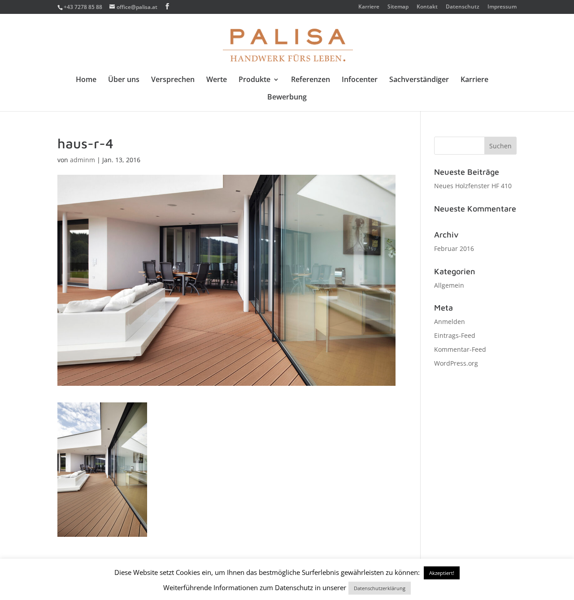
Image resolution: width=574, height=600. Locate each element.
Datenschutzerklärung (379, 588)
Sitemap (398, 7)
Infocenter (360, 80)
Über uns (123, 80)
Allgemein (449, 285)
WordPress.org (456, 363)
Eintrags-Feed (454, 335)
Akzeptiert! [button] (441, 573)
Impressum (502, 7)
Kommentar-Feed (460, 349)
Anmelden (449, 321)
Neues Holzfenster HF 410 (473, 185)
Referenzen (310, 80)
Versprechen (173, 80)
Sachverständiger (419, 80)
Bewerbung (287, 98)
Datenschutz (462, 7)
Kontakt (427, 7)
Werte (216, 80)
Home (86, 80)
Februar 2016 (454, 248)
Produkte (254, 80)
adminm (82, 159)
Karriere (368, 7)
